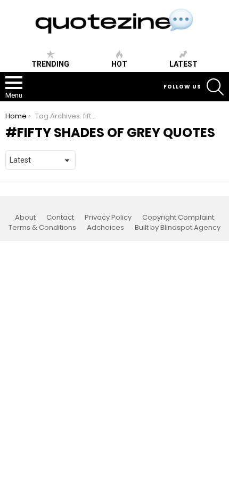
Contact (60, 217)
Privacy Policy (108, 217)
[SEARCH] (215, 87)
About (25, 217)
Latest (183, 64)
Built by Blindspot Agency (177, 227)
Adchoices (105, 227)
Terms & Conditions (42, 227)
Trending (50, 64)
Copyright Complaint (178, 217)
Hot (119, 64)
